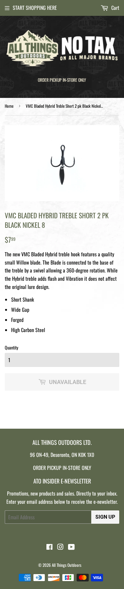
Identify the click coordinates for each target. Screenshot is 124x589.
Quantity (11, 347)
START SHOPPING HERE (35, 7)
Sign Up (105, 517)
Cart (114, 7)
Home (9, 106)
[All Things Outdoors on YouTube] (71, 547)
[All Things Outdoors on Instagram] (60, 547)
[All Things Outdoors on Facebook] (49, 547)
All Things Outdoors (66, 565)
